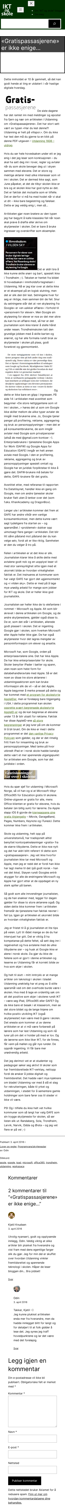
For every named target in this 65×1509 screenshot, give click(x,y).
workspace (18, 1166)
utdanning (5, 1166)
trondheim (51, 1162)
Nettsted (13, 1463)
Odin (16, 1298)
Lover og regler (8, 1146)
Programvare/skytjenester (32, 1146)
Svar (10, 1279)
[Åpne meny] (20, 10)
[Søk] (54, 24)
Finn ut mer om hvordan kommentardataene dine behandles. (29, 1498)
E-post (13, 1447)
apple (3, 1162)
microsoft (27, 1162)
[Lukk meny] (31, 3)
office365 (39, 1162)
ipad (18, 1162)
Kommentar (16, 1393)
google (11, 1162)
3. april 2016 (15, 1228)
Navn (12, 1431)
